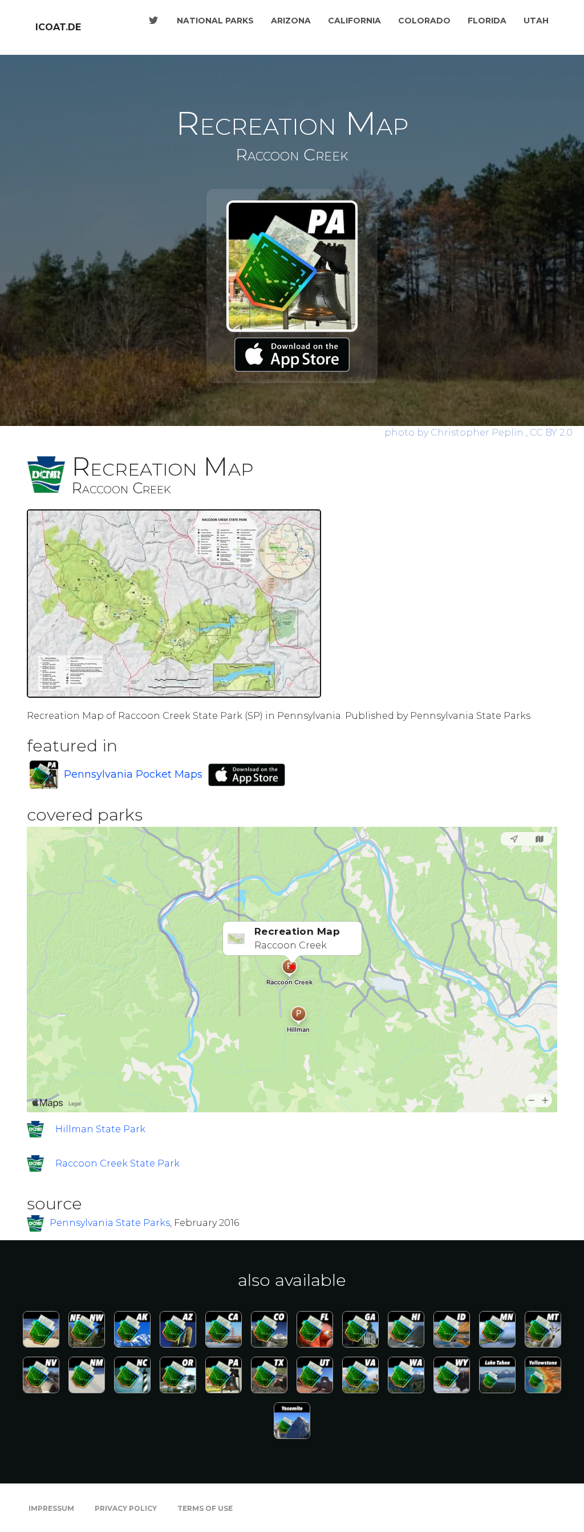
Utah (536, 20)
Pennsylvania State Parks (110, 1222)
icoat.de (58, 27)
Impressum (51, 1508)
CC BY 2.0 (551, 432)
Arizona (291, 20)
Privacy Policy (126, 1508)
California (354, 20)
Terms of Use (205, 1508)
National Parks (215, 20)
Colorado (424, 20)
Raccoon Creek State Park (117, 1163)
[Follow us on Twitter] (153, 21)
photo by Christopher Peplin (455, 432)
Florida (487, 20)
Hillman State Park (100, 1129)
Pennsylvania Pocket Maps (133, 774)
